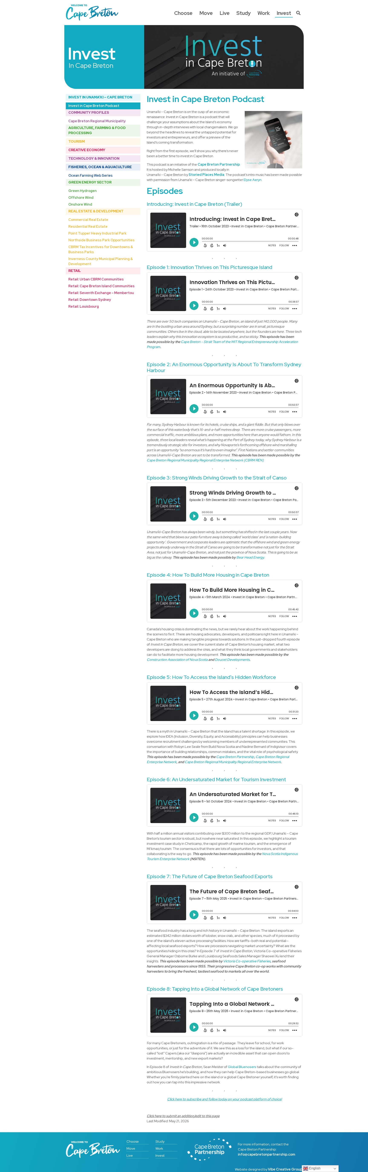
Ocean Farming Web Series (90, 175)
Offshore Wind (80, 197)
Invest (284, 13)
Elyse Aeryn (253, 180)
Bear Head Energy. (250, 557)
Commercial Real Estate (88, 220)
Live (225, 13)
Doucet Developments (232, 659)
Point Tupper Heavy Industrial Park (97, 233)
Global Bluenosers (242, 1067)
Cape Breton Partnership (235, 757)
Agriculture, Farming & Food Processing (97, 130)
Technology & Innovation (93, 158)
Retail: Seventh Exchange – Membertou (101, 293)
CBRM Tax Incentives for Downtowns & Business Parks (100, 249)
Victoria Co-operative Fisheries (246, 961)
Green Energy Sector (90, 182)
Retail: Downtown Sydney (89, 299)
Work (263, 13)
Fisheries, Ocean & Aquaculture (100, 167)
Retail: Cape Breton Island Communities (101, 286)
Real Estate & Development (96, 211)
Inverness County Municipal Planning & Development (100, 261)
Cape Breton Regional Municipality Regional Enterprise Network (233, 762)
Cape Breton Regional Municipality (97, 121)
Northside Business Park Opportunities (101, 240)
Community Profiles (88, 112)
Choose (183, 13)
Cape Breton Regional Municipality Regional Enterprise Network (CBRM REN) (205, 460)
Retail (74, 271)
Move (206, 13)
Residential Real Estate (88, 226)
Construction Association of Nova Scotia (177, 659)
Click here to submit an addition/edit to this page (183, 1116)
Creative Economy (86, 150)
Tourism (76, 141)
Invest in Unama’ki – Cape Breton (100, 97)
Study (243, 13)
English (314, 1168)
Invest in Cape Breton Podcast (93, 106)
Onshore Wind (80, 204)
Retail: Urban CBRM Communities (96, 279)
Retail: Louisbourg (83, 306)
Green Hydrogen (82, 191)
